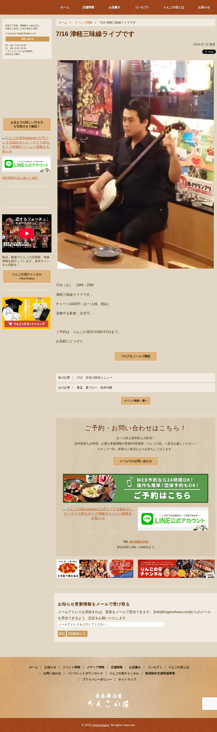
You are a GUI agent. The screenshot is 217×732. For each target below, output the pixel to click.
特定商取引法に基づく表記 (20, 178)
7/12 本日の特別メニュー (85, 377)
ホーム (64, 7)
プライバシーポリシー (97, 679)
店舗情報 (88, 7)
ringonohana (100, 725)
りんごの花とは (173, 7)
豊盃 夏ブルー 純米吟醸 (85, 387)
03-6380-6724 (139, 541)
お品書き (114, 7)
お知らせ (204, 7)
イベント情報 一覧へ (135, 400)
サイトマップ (127, 679)
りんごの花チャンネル (124, 673)
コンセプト (142, 7)
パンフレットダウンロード (85, 673)
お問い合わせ (27, 39)
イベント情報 (83, 22)
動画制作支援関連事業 (160, 673)
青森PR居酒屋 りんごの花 (25, 7)
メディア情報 (95, 667)
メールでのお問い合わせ (135, 461)
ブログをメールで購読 (135, 356)
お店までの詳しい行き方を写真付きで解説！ (27, 124)
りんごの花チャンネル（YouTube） (27, 276)
